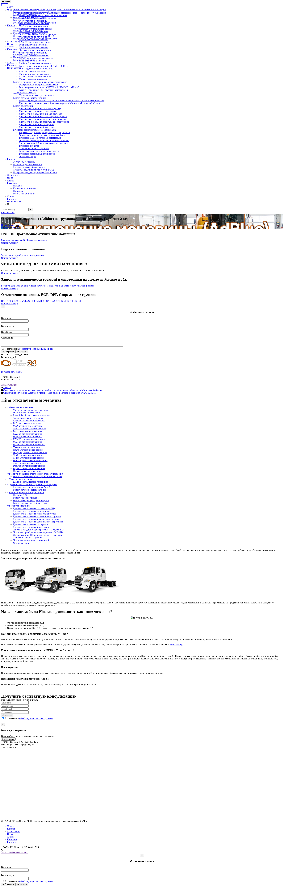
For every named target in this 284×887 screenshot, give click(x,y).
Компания (12, 49)
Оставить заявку (9, 227)
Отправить (9, 352)
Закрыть (23, 352)
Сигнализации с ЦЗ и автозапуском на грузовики (44, 143)
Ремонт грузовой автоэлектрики (29, 17)
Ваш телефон (7, 326)
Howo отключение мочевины (28, 450)
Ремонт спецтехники (23, 20)
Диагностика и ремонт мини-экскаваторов (40, 114)
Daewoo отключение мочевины (35, 74)
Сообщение (7, 337)
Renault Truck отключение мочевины (31, 415)
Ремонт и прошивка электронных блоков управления (40, 12)
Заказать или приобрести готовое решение (22, 255)
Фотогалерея (13, 41)
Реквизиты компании (24, 60)
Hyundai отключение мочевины (35, 76)
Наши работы (14, 68)
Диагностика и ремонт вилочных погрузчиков (42, 119)
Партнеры (18, 57)
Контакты (12, 65)
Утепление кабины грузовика (34, 148)
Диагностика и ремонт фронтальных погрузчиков (44, 122)
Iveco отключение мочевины (27, 431)
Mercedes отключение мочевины (29, 428)
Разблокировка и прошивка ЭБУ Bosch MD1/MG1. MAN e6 (49, 87)
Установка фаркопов (29, 146)
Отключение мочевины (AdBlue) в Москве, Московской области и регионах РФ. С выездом (59, 9)
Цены (10, 44)
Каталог (11, 25)
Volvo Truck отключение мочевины (30, 410)
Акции (10, 46)
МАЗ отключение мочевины (27, 442)
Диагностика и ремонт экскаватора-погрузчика (43, 116)
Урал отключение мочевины (27, 447)
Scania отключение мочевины (28, 418)
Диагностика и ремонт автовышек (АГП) (40, 108)
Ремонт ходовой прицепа (25, 497)
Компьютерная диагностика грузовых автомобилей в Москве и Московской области (61, 100)
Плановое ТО (20, 495)
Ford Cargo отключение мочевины (30, 460)
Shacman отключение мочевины (29, 444)
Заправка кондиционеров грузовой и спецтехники (44, 132)
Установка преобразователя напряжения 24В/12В (44, 140)
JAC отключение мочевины (27, 423)
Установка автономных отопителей (37, 153)
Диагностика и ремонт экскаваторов (37, 111)
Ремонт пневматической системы (30, 503)
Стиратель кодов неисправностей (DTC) (33, 36)
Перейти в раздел (10, 225)
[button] (5, 212)
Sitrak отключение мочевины (27, 455)
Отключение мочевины (21, 407)
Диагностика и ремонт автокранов (36, 124)
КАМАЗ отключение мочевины (29, 439)
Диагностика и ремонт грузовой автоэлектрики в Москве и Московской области (60, 103)
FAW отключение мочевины (27, 434)
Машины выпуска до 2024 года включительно (24, 240)
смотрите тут (176, 644)
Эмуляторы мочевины (24, 28)
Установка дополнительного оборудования (34, 22)
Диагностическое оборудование (29, 33)
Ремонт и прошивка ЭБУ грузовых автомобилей (43, 90)
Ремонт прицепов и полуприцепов (26, 492)
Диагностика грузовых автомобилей (31, 487)
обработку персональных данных (36, 349)
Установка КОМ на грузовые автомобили (40, 138)
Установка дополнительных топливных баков (42, 135)
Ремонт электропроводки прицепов (31, 500)
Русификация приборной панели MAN (38, 84)
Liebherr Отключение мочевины (29, 420)
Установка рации (27, 156)
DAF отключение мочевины (27, 412)
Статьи (10, 62)
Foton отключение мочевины (27, 436)
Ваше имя (6, 318)
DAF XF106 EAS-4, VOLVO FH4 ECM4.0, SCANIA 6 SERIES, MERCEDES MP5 (42, 301)
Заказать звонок (9, 385)
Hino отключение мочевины (33, 79)
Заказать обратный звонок (14, 852)
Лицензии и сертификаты (26, 54)
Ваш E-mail (6, 332)
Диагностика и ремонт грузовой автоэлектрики (33, 484)
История (17, 52)
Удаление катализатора (24, 14)
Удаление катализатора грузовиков (36, 95)
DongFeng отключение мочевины (30, 452)
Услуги (10, 6)
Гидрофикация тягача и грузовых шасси (39, 151)
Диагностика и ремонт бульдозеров (37, 127)
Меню (7, 1)
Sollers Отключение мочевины (28, 458)
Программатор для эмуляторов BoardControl (35, 38)
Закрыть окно (8, 739)
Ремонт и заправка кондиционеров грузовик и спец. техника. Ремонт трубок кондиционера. (48, 285)
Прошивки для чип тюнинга (27, 30)
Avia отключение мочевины (33, 71)
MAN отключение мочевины (27, 426)
